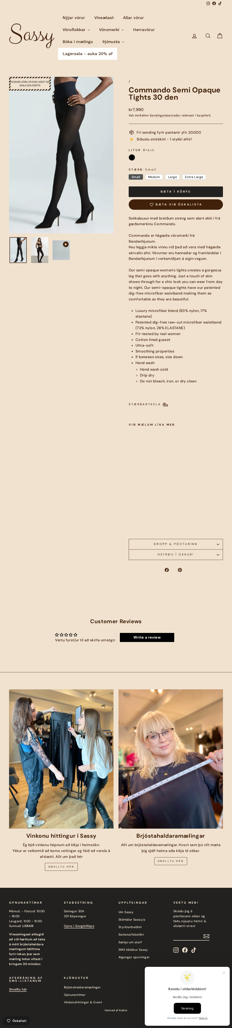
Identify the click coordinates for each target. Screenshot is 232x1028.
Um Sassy (125, 912)
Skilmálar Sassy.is (131, 920)
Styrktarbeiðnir (130, 927)
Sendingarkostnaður (165, 115)
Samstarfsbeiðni (131, 934)
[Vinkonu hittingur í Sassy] (61, 759)
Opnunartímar (75, 995)
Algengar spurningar (134, 957)
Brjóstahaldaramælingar (82, 987)
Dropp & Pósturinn (176, 544)
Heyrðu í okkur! (176, 554)
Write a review (147, 637)
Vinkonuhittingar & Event (83, 1002)
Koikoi (123, 1010)
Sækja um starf (130, 942)
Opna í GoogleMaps (79, 926)
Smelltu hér (61, 867)
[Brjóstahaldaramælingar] (170, 759)
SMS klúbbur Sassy (133, 950)
